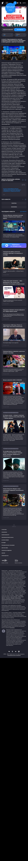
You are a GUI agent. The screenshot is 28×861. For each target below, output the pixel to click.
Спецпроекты (4, 532)
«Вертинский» (18, 597)
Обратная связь (5, 547)
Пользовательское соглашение (8, 545)
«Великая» (12, 597)
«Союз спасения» (13, 596)
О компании (4, 529)
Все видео (4, 542)
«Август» (17, 595)
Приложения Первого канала (7, 537)
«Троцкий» (8, 597)
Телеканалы (12, 627)
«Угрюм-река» (21, 596)
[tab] (8, 29)
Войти (24, 2)
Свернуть (14, 526)
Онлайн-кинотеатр (5, 534)
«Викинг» (3, 597)
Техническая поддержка (7, 550)
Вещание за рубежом (18, 562)
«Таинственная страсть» (6, 599)
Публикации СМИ (5, 555)
